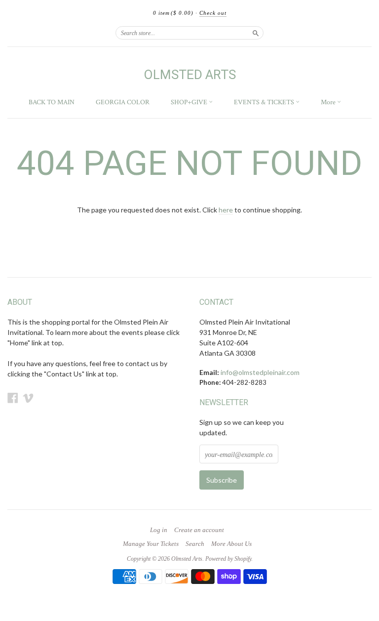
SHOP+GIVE (190, 102)
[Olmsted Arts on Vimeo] (28, 398)
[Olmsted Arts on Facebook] (12, 398)
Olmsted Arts (190, 74)
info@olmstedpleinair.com (260, 372)
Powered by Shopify (228, 558)
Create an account (199, 530)
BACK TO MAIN (52, 102)
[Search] (256, 33)
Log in (158, 530)
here (226, 210)
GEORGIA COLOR (123, 102)
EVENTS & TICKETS (265, 102)
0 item (173, 13)
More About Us (231, 543)
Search (195, 543)
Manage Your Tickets (151, 543)
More (329, 102)
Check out (213, 13)
